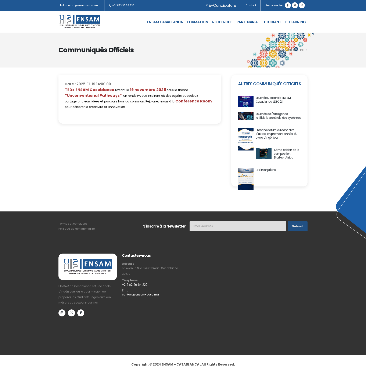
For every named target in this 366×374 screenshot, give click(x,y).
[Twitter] (295, 5)
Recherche (222, 22)
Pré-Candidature (220, 5)
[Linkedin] (302, 5)
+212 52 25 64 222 (123, 5)
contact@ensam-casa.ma (140, 294)
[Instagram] (61, 312)
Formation (197, 22)
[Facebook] (288, 5)
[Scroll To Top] (358, 365)
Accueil (265, 50)
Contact (251, 5)
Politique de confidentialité (76, 228)
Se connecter (274, 5)
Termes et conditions (72, 223)
